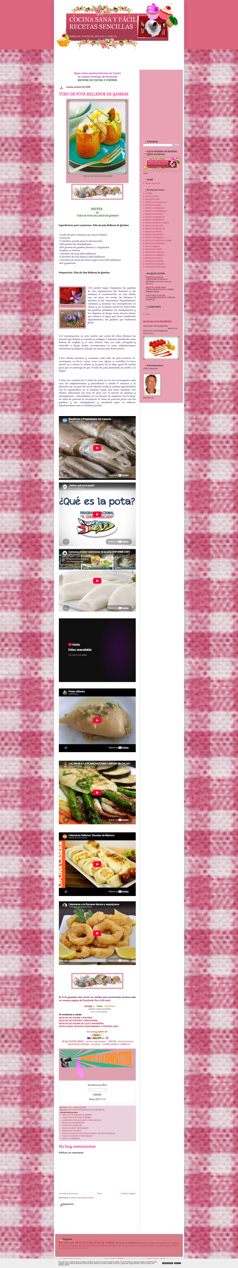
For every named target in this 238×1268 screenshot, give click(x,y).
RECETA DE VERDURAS (155, 243)
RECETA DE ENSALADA (155, 208)
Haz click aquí (102, 1000)
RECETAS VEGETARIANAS (96, 1042)
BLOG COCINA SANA (73, 1041)
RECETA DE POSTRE (153, 232)
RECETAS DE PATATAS (154, 261)
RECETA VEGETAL (152, 246)
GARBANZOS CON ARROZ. (72, 1131)
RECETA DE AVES (152, 199)
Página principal (152, 183)
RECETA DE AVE (152, 196)
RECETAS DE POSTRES (78, 1044)
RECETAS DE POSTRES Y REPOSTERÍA (78, 1020)
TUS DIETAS (95, 1044)
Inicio (99, 1193)
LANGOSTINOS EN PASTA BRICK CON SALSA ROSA (81, 1120)
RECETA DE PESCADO (154, 226)
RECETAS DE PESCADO (154, 264)
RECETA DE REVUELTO (154, 234)
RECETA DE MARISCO (154, 214)
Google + (89, 1006)
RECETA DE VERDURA (154, 237)
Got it (177, 1263)
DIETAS (112, 1041)
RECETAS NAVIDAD (125, 1042)
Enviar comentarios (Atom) (82, 1198)
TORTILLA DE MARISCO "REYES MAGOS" (77, 1136)
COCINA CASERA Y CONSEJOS (116, 1044)
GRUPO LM (100, 1099)
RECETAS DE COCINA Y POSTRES (97, 80)
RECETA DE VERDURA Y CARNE (158, 240)
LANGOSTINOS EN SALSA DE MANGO (76, 1118)
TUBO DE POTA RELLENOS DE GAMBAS (77, 1115)
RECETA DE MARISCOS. (155, 220)
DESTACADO (72, 1110)
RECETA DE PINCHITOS (155, 229)
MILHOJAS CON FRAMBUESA (73, 1123)
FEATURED (82, 1110)
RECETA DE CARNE (153, 205)
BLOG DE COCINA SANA (156, 287)
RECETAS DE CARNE (153, 249)
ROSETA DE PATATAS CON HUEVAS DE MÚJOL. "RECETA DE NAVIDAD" (88, 1133)
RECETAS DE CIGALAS (154, 252)
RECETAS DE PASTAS (154, 258)
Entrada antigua (128, 1193)
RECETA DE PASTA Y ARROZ (157, 223)
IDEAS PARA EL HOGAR (155, 295)
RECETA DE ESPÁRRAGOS (155, 211)
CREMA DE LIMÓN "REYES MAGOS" (75, 1128)
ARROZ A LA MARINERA (71, 1139)
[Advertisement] (119, 59)
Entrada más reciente (69, 1193)
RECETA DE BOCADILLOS (155, 202)
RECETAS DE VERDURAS (155, 267)
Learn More (167, 1263)
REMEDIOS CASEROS (154, 277)
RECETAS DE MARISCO (154, 255)
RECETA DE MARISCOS (95, 1110)
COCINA (148, 193)
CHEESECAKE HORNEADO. (72, 1125)
